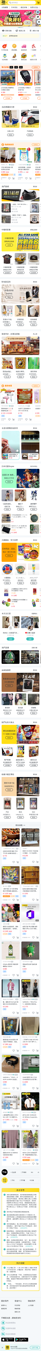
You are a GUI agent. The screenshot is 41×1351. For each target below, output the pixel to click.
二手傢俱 (23, 1172)
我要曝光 (35, 67)
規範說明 (24, 1228)
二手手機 (22, 1180)
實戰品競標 (33, 230)
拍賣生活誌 (34, 7)
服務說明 (4, 1308)
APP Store (7, 1340)
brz (32, 1172)
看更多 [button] (9, 297)
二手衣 (12, 1180)
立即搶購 (7, 98)
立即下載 (35, 1347)
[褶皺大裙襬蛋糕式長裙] (36, 625)
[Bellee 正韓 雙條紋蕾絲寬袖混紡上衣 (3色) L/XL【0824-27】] (7, 622)
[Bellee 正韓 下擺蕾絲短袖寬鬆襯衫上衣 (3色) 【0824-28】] (17, 619)
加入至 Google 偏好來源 (38, 17)
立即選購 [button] (7, 765)
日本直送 (14, 7)
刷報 (4, 1172)
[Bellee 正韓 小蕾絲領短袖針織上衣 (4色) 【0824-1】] (17, 625)
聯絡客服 (17, 1308)
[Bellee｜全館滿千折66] (11, 628)
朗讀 (38, 12)
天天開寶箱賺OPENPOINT (17, 36)
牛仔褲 (32, 1180)
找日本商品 (33, 466)
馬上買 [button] (7, 377)
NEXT (39, 124)
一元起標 (13, 1172)
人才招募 (31, 1305)
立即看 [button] (9, 245)
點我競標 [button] (7, 272)
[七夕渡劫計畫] (20, 18)
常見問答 (17, 1305)
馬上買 (35, 334)
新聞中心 (4, 1305)
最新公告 (17, 1312)
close (3, 1348)
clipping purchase (13, 178)
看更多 (35, 107)
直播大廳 (34, 648)
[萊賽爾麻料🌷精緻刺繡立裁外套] (27, 622)
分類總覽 (5, 7)
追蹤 (10, 639)
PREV (1, 124)
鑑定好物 (24, 7)
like (9, 178)
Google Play (21, 1340)
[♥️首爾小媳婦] (30, 628)
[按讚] (17, 450)
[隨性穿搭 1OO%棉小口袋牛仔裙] (36, 619)
